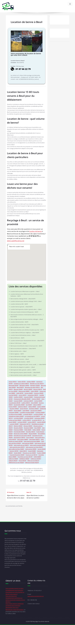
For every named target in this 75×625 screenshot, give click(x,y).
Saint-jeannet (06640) (27, 443)
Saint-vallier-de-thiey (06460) (16, 449)
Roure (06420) (30, 437)
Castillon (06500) (18, 397)
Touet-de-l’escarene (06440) (17, 455)
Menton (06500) (18, 426)
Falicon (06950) (37, 405)
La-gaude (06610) (27, 414)
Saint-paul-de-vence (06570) (17, 447)
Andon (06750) (22, 381)
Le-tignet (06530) (22, 422)
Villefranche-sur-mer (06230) (16, 462)
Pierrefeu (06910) (30, 431)
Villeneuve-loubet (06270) (32, 462)
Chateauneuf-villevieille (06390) (22, 399)
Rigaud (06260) (33, 433)
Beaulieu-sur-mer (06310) (37, 383)
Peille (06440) (27, 430)
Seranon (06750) (14, 451)
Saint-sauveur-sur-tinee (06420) (34, 447)
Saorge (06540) (42, 449)
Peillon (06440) (36, 430)
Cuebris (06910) (25, 403)
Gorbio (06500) (41, 406)
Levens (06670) (32, 422)
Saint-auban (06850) (22, 439)
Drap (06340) (34, 403)
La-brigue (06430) (40, 412)
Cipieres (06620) (36, 399)
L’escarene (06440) (14, 412)
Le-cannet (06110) (37, 420)
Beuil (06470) (20, 387)
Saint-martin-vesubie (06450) (37, 445)
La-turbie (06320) (28, 418)
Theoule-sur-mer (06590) (29, 453)
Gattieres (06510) (22, 406)
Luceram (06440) (14, 424)
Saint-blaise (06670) (34, 439)
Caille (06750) (19, 393)
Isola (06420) (25, 410)
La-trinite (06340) (18, 418)
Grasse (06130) (24, 408)
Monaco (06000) (28, 426)
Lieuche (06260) (41, 422)
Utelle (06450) (37, 457)
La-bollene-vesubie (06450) (27, 412)
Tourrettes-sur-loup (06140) (25, 457)
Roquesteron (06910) (19, 437)
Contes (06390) (38, 401)
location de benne (35, 231)
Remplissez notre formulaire (14, 610)
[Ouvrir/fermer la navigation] (70, 4)
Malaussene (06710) (25, 424)
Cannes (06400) (29, 393)
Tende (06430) (17, 453)
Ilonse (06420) (17, 410)
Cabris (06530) (34, 391)
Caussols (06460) (28, 397)
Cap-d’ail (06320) (13, 395)
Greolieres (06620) (34, 408)
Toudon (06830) (41, 453)
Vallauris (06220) (13, 460)
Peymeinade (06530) (19, 431)
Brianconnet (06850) (24, 391)
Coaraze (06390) (18, 401)
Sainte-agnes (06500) (30, 449)
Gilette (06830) (32, 406)
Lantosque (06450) (39, 418)
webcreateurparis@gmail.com (36, 596)
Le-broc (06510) (26, 420)
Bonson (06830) (28, 389)
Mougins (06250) (18, 428)
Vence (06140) (22, 460)
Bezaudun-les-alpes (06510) (32, 387)
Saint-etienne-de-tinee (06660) (32, 441)
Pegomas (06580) (18, 430)
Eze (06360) (29, 405)
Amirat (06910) (13, 381)
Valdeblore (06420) (24, 458)
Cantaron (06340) (38, 393)
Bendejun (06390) (35, 385)
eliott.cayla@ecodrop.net (15, 241)
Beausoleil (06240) (13, 385)
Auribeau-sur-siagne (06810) (21, 383)
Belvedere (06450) (24, 385)
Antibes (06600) (31, 381)
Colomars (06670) (28, 401)
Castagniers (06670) (33, 395)
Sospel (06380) (32, 451)
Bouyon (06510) (37, 389)
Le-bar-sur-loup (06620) (15, 420)
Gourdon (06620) (14, 408)
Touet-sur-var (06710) (31, 455)
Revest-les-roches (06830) (21, 433)
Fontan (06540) (13, 406)
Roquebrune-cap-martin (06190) (22, 435)
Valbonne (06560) (13, 458)
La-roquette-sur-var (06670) (32, 416)
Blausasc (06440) (18, 389)
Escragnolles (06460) (19, 405)
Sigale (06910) (23, 451)
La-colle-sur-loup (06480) (15, 414)
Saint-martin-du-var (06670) (21, 445)
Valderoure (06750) (36, 458)
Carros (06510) (22, 395)
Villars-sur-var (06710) (33, 460)
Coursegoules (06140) (14, 403)
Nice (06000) (37, 428)
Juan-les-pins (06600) (36, 410)
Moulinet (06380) (28, 428)
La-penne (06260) (38, 414)
